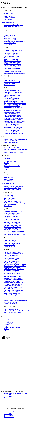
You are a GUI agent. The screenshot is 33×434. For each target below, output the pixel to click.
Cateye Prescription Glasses (12, 53)
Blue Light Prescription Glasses (13, 40)
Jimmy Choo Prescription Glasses (13, 127)
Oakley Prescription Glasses (12, 100)
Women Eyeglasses (9, 17)
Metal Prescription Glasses (11, 59)
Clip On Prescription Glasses (12, 68)
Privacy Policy (8, 394)
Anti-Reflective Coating (14, 41)
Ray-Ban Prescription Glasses (12, 90)
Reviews (6, 167)
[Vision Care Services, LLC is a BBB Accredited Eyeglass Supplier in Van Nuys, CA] (6, 338)
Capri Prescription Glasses (11, 93)
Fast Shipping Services (10, 161)
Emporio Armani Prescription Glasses (15, 103)
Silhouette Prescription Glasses (13, 110)
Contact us (7, 158)
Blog (5, 164)
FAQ (5, 169)
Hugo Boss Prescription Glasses (13, 125)
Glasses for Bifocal (9, 80)
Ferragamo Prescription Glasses (13, 122)
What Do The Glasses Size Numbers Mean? (16, 149)
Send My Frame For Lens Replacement (15, 139)
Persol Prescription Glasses (11, 109)
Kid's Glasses (8, 19)
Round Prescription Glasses (12, 54)
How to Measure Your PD (11, 148)
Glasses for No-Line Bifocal (12, 82)
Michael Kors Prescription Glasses (14, 107)
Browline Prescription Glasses (12, 71)
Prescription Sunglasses (7, 22)
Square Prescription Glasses (12, 51)
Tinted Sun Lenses (9, 37)
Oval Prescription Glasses (11, 56)
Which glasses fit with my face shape (14, 152)
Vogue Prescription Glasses (12, 132)
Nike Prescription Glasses (11, 97)
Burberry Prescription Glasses (12, 116)
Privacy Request (8, 396)
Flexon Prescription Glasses (12, 112)
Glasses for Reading (9, 83)
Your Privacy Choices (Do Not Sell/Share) (16, 393)
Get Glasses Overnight (10, 140)
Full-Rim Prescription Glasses (12, 65)
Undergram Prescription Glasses (13, 133)
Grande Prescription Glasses (12, 124)
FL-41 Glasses (8, 44)
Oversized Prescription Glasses (13, 67)
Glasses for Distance (9, 85)
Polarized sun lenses (9, 35)
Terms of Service (9, 398)
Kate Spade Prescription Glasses (13, 129)
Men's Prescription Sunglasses (12, 26)
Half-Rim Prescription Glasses (12, 64)
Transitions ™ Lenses (10, 38)
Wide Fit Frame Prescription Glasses (14, 73)
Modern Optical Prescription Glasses (14, 121)
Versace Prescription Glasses (12, 106)
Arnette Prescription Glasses (12, 130)
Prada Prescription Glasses (11, 98)
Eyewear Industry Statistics (12, 166)
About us (6, 163)
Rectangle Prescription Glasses (13, 50)
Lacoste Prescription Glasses (12, 113)
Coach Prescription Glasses (12, 95)
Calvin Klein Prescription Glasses (13, 92)
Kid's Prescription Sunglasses (12, 28)
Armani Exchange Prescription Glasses (15, 104)
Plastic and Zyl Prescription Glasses (14, 70)
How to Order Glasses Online (12, 151)
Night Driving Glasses (10, 43)
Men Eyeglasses (8, 16)
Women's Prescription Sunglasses (13, 25)
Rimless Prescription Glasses (12, 62)
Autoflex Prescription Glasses (12, 119)
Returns (6, 160)
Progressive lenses (9, 33)
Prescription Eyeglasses (7, 13)
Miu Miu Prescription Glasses (12, 115)
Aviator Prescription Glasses (12, 58)
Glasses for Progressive (10, 79)
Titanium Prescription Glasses (12, 61)
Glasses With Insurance (11, 142)
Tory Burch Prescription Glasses (13, 101)
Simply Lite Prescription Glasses (13, 118)
